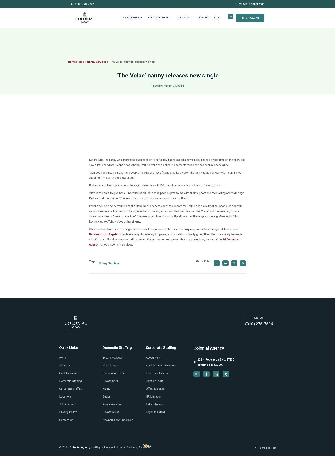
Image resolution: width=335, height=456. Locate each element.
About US (184, 18)
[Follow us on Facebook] (206, 374)
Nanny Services (97, 62)
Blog (217, 18)
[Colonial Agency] (85, 18)
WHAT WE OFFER (158, 18)
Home (72, 62)
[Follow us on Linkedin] (216, 374)
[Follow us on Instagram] (196, 374)
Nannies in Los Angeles (104, 234)
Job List (204, 18)
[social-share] (217, 263)
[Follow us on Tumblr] (226, 374)
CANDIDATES (131, 18)
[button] (230, 16)
